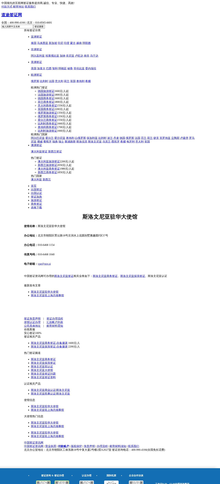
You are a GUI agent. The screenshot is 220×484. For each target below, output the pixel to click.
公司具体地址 (32, 325)
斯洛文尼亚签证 (64, 276)
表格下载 (36, 207)
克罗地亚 (165, 137)
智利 (55, 68)
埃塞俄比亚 (52, 55)
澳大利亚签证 (39, 151)
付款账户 (63, 446)
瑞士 (61, 141)
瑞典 (55, 141)
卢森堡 (184, 137)
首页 (33, 185)
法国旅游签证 (46, 94)
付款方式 (6, 6)
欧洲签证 (36, 74)
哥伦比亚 (79, 68)
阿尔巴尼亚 (38, 137)
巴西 (49, 68)
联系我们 (30, 6)
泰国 (33, 43)
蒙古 (73, 43)
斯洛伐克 (81, 141)
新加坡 (53, 43)
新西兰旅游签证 (47, 165)
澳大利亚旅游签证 (49, 161)
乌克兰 (106, 141)
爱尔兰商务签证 (47, 119)
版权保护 (76, 446)
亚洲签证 (36, 36)
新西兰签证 (55, 151)
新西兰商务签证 (47, 172)
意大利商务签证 (47, 105)
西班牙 (115, 141)
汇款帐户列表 (55, 322)
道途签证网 (11, 15)
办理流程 (102, 446)
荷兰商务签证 (46, 101)
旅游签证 (36, 200)
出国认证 (36, 193)
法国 (51, 81)
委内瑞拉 (90, 68)
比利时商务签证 (47, 123)
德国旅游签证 (46, 91)
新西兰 (47, 179)
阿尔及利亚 (38, 55)
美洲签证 (36, 62)
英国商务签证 (46, 109)
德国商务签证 (46, 98)
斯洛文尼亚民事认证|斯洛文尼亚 (50, 393)
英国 (73, 81)
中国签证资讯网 (33, 442)
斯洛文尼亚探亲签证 (132, 276)
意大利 (59, 81)
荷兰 (66, 81)
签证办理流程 (55, 318)
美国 (33, 68)
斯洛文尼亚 (95, 141)
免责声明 (89, 446)
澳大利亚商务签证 (49, 168)
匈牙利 (130, 141)
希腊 (88, 81)
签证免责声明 (32, 318)
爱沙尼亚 (59, 137)
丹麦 (116, 137)
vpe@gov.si (44, 263)
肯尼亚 (70, 55)
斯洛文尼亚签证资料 (43, 377)
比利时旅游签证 (47, 130)
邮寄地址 (18, 6)
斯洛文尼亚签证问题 (43, 373)
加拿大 (41, 68)
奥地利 (80, 81)
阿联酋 (86, 43)
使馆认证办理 (32, 322)
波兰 (110, 137)
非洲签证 (36, 49)
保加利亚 (92, 137)
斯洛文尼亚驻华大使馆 (44, 291)
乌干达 (94, 55)
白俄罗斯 (80, 137)
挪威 (40, 141)
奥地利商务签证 (47, 127)
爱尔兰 (49, 137)
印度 (66, 43)
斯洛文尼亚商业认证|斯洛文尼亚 (50, 390)
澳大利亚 (36, 179)
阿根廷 (62, 68)
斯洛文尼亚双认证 (42, 366)
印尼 (60, 43)
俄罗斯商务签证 (47, 116)
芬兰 (143, 137)
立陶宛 (175, 137)
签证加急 (36, 196)
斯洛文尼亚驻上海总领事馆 (47, 295)
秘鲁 (70, 68)
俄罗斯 (35, 81)
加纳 (62, 55)
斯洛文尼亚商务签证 (105, 276)
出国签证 (36, 189)
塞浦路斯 (70, 141)
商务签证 (36, 203)
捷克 (156, 137)
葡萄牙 (47, 141)
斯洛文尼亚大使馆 (42, 370)
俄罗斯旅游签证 (47, 112)
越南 (79, 43)
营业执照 (50, 446)
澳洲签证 (36, 145)
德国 (122, 137)
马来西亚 (42, 43)
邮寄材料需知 (55, 325)
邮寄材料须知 (118, 446)
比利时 (44, 81)
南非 (86, 55)
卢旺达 (79, 55)
